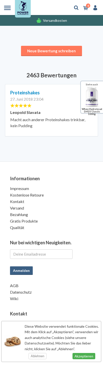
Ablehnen (37, 356)
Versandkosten (55, 20)
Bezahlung (19, 214)
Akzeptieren (83, 356)
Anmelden (21, 270)
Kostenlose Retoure (27, 195)
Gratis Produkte (24, 221)
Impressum (19, 188)
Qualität (17, 227)
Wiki (14, 298)
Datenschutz (21, 292)
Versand (17, 208)
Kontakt (17, 201)
